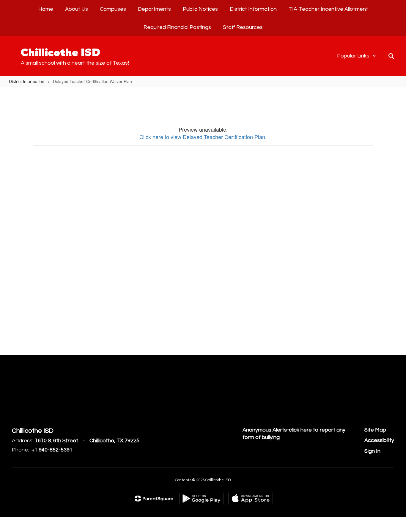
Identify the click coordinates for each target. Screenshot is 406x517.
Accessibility (379, 440)
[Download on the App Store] (250, 498)
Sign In (372, 451)
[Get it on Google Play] (201, 498)
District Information (26, 81)
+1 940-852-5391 (52, 450)
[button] (356, 56)
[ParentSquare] (154, 498)
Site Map (375, 430)
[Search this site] (391, 56)
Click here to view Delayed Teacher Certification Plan (202, 137)
